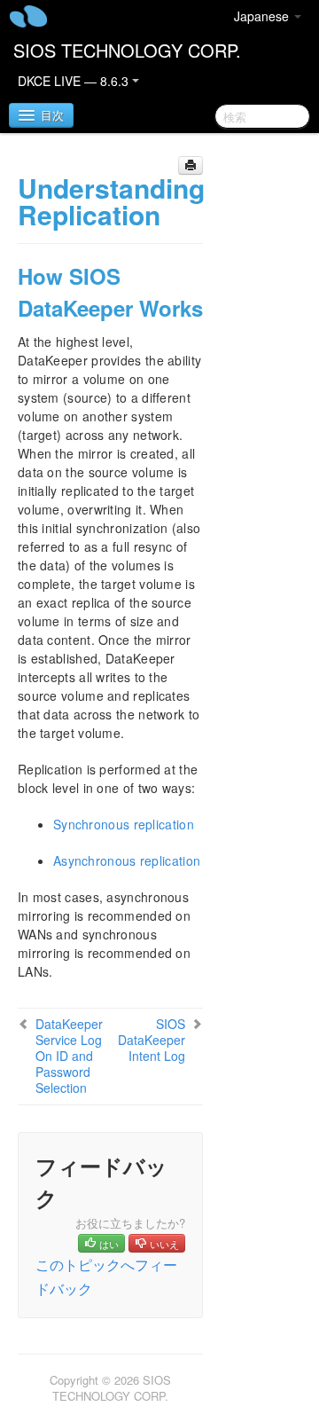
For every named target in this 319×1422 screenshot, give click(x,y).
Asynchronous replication (126, 860)
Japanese (263, 16)
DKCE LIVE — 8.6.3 (75, 81)
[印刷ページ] (190, 165)
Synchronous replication (123, 824)
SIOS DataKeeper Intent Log (151, 1040)
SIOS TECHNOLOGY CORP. (127, 50)
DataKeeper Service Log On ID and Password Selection (69, 1056)
